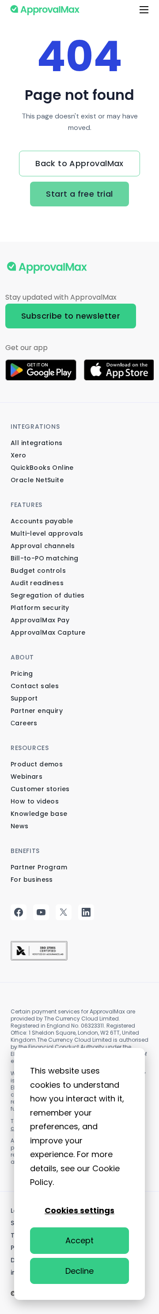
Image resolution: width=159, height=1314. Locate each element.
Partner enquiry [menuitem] (37, 710)
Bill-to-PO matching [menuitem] (45, 558)
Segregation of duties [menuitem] (47, 595)
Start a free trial (79, 193)
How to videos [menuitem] (35, 801)
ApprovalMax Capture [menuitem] (48, 632)
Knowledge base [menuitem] (39, 813)
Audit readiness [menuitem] (37, 583)
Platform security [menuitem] (40, 607)
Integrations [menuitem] (35, 426)
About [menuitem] (22, 657)
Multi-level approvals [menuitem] (47, 533)
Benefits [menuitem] (25, 850)
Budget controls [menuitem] (38, 570)
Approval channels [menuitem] (43, 545)
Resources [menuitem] (30, 747)
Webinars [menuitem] (26, 776)
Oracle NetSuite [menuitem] (37, 480)
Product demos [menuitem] (37, 764)
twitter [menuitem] (64, 912)
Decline (79, 1270)
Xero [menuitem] (18, 455)
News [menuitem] (20, 826)
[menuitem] (39, 949)
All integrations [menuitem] (36, 442)
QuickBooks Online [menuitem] (42, 467)
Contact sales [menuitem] (35, 686)
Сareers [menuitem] (24, 723)
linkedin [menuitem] (86, 912)
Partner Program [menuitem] (39, 867)
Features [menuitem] (26, 504)
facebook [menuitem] (19, 912)
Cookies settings (79, 1210)
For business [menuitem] (32, 879)
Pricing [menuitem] (22, 673)
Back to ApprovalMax (79, 163)
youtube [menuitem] (41, 912)
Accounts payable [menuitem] (42, 521)
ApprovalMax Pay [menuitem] (40, 620)
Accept (79, 1240)
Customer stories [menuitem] (40, 789)
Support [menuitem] (24, 698)
